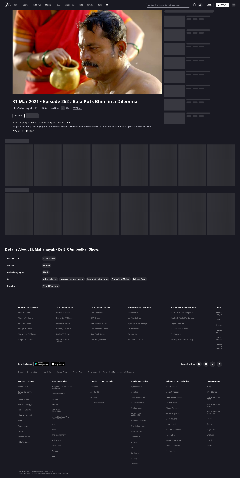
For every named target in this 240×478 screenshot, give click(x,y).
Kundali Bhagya (24, 410)
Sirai (54, 429)
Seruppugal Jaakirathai (136, 414)
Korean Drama (24, 437)
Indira (20, 431)
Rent (100, 5)
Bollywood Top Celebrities (177, 381)
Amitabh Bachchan (174, 440)
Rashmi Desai (171, 451)
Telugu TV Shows (25, 329)
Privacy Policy (62, 372)
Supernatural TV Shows (63, 340)
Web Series (70, 5)
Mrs (53, 424)
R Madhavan (171, 386)
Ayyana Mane (136, 386)
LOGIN (209, 5)
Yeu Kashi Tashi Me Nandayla (183, 318)
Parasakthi (56, 445)
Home (16, 5)
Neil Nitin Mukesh (173, 429)
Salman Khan (171, 402)
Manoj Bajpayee (172, 408)
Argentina (211, 429)
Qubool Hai (132, 334)
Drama (69, 122)
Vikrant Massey (172, 392)
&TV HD (93, 397)
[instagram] (205, 364)
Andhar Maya (136, 408)
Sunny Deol (171, 424)
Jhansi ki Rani (23, 399)
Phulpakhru (176, 334)
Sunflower (135, 453)
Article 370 (56, 440)
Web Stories (212, 392)
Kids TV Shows (24, 442)
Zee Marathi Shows (99, 323)
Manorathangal (137, 402)
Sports (25, 5)
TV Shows (37, 5)
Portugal (210, 445)
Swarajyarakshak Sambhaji (182, 339)
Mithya (134, 442)
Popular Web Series (139, 381)
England (210, 435)
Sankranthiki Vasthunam (57, 411)
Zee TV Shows (97, 312)
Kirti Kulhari (171, 435)
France (210, 418)
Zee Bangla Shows (99, 339)
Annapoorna (23, 426)
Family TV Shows (63, 323)
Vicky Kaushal (171, 419)
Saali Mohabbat (58, 393)
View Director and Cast (23, 130)
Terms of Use (77, 372)
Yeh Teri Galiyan (134, 318)
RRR (53, 456)
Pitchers (134, 463)
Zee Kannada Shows (99, 329)
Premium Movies (59, 381)
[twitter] (212, 364)
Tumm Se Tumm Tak (25, 393)
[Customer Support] (194, 5)
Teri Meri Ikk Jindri (135, 339)
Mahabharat (23, 386)
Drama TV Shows (63, 312)
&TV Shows (95, 318)
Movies (48, 5)
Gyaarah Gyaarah (138, 397)
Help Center (47, 372)
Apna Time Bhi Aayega (137, 323)
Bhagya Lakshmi (25, 415)
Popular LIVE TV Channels (101, 381)
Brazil (209, 440)
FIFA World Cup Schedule (213, 412)
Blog (209, 386)
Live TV (90, 5)
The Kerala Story (59, 435)
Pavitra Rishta (133, 329)
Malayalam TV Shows (27, 334)
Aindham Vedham (138, 420)
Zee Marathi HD (97, 402)
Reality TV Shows (63, 334)
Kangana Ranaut (173, 446)
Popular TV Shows (26, 381)
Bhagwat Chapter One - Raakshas (62, 387)
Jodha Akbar (133, 312)
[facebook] (199, 364)
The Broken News (138, 426)
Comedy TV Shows (63, 329)
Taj (132, 447)
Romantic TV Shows (64, 318)
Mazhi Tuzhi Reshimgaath (182, 312)
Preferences (92, 372)
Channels (21, 372)
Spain (209, 424)
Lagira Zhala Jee (177, 323)
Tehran (55, 404)
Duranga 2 (135, 437)
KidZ (81, 5)
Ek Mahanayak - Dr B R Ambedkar (36, 108)
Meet (218, 319)
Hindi (33, 122)
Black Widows (136, 431)
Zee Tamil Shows (98, 334)
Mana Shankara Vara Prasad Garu (60, 418)
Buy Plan (223, 5)
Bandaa (55, 451)
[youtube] (219, 364)
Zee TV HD (94, 392)
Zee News (94, 386)
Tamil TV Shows (24, 323)
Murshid (134, 392)
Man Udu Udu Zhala (179, 329)
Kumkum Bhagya (25, 404)
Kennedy (55, 399)
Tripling (134, 458)
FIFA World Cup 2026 (213, 398)
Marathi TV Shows (25, 318)
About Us (34, 372)
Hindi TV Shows (24, 312)
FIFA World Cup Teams (213, 405)
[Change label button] (200, 5)
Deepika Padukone (174, 397)
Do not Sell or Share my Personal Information (118, 372)
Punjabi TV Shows (25, 339)
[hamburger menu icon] (234, 5)
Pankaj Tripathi (172, 413)
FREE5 (58, 5)
